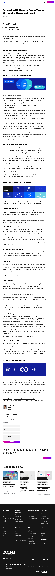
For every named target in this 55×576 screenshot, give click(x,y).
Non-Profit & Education (20, 538)
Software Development (42, 482)
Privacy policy (9, 568)
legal (29, 394)
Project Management (32, 518)
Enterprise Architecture (42, 484)
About (42, 527)
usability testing (16, 70)
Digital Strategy (31, 516)
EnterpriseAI (23, 484)
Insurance (5, 482)
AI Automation (44, 521)
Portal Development (19, 521)
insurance (18, 394)
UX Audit (4, 516)
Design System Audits (32, 531)
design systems (18, 126)
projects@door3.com (7, 558)
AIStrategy (26, 482)
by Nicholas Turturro (12, 405)
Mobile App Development (20, 519)
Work (4, 527)
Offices (42, 531)
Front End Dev (5, 537)
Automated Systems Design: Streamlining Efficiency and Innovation (20, 336)
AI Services (44, 510)
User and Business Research (8, 518)
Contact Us (51, 2)
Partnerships (44, 539)
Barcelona (45, 559)
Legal (16, 533)
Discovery (30, 513)
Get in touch (47, 458)
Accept (45, 571)
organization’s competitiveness (25, 174)
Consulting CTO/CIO (32, 514)
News (42, 535)
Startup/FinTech (18, 537)
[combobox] (5, 433)
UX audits (21, 397)
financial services (23, 394)
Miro (42, 542)
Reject (37, 571)
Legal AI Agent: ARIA (45, 523)
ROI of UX (5, 163)
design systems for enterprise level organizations (24, 398)
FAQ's (42, 537)
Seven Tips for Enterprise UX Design (13, 29)
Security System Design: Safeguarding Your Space (16, 139)
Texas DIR (43, 543)
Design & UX (6, 510)
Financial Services (19, 530)
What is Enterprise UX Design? (11, 27)
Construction (18, 535)
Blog (29, 527)
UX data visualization (17, 168)
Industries (17, 527)
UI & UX (4, 531)
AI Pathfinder (43, 516)
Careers (42, 530)
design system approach (12, 242)
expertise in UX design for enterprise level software (27, 389)
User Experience (6, 513)
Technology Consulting (33, 510)
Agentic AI (43, 513)
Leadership (43, 533)
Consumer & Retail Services (21, 540)
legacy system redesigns (29, 397)
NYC (32, 559)
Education (5, 533)
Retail (4, 535)
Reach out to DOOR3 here (39, 400)
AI (9, 482)
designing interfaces (34, 53)
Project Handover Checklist (33, 530)
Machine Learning (44, 514)
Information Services (7, 540)
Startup (4, 530)
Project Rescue (18, 518)
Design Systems (6, 514)
